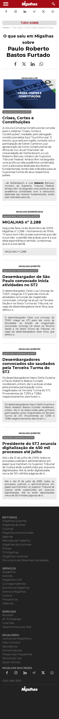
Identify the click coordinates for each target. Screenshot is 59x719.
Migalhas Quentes (29, 266)
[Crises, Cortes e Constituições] (29, 94)
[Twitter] (43, 11)
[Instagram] (15, 11)
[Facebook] (6, 11)
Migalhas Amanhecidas (29, 212)
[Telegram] (34, 11)
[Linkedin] (25, 11)
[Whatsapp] (53, 11)
